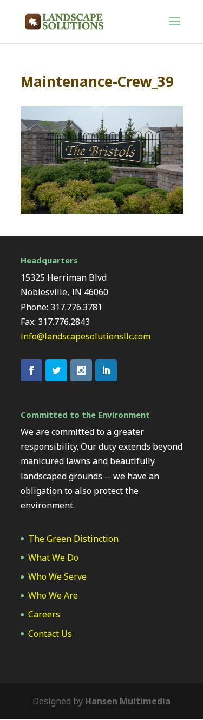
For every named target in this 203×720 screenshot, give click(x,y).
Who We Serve (57, 576)
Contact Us (50, 634)
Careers (44, 614)
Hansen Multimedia (128, 701)
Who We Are (53, 595)
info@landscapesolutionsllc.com (85, 336)
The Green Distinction (73, 539)
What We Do (53, 557)
